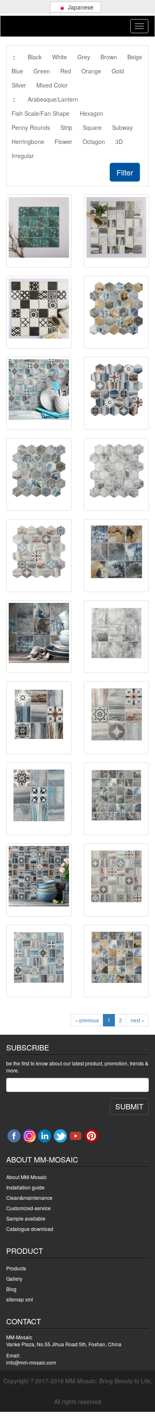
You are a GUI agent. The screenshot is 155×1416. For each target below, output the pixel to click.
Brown (108, 57)
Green (41, 71)
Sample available (25, 1218)
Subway (122, 127)
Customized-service (28, 1207)
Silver (19, 85)
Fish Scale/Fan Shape (40, 113)
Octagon (94, 141)
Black (35, 57)
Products (16, 1268)
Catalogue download (29, 1228)
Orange (91, 71)
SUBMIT (129, 1106)
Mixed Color (52, 85)
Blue (17, 71)
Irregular (23, 155)
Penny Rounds (31, 127)
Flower (63, 141)
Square (92, 127)
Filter (125, 172)
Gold (118, 71)
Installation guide (25, 1187)
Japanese (79, 7)
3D (119, 141)
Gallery (14, 1278)
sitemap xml (19, 1299)
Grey (83, 57)
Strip (66, 127)
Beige (134, 57)
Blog (11, 1288)
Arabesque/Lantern (53, 99)
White (59, 57)
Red (65, 71)
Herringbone (28, 141)
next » (137, 1020)
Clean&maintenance (29, 1197)
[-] (38, 227)
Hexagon (91, 113)
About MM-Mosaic (26, 1176)
